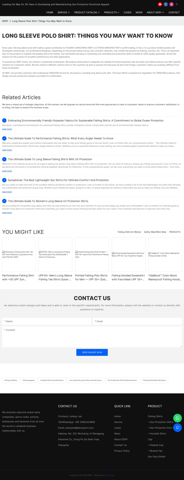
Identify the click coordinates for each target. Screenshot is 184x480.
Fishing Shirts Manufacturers (154, 380)
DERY (5, 21)
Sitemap (111, 475)
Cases (117, 427)
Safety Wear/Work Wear (155, 232)
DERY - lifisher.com (96, 475)
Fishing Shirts (155, 416)
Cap (150, 439)
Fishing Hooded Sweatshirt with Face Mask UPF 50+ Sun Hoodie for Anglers (128, 277)
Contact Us (120, 445)
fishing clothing (10, 380)
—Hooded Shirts (157, 433)
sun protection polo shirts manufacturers (85, 380)
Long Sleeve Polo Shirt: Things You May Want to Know (42, 21)
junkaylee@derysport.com (79, 427)
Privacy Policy (122, 450)
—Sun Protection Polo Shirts (163, 427)
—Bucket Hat (155, 450)
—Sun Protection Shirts (160, 422)
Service (118, 422)
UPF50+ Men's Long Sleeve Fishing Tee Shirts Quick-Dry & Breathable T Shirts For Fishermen (55, 277)
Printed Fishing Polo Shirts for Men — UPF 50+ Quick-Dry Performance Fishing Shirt (91, 277)
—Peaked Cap (155, 445)
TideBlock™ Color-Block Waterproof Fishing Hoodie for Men (164, 277)
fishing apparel (28, 380)
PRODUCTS (174, 232)
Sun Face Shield (156, 456)
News (117, 433)
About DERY (121, 439)
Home (117, 416)
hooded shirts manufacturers (52, 380)
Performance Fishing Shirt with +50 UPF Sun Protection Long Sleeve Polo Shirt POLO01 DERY (18, 277)
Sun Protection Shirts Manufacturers (122, 380)
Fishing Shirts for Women (129, 232)
